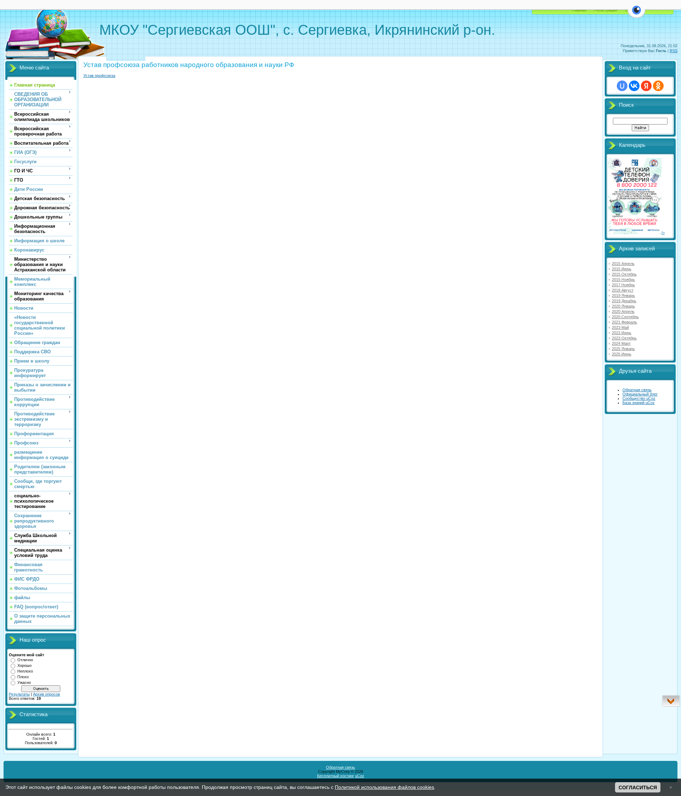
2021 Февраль (624, 322)
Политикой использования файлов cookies (384, 787)
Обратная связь (637, 390)
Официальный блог (640, 394)
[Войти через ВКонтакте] (634, 86)
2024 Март (621, 343)
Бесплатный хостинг (335, 776)
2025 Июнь (621, 354)
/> (663, 233)
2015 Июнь (621, 269)
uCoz (359, 776)
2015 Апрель (623, 263)
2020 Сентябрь (625, 317)
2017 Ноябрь (623, 285)
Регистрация (605, 10)
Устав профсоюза (99, 75)
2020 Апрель (623, 311)
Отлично (25, 660)
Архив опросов (46, 694)
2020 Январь (623, 306)
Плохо (23, 677)
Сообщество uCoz (638, 398)
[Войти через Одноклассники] (658, 86)
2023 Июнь (621, 333)
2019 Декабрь (624, 301)
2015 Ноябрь (623, 279)
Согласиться (638, 787)
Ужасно (24, 682)
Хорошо (24, 665)
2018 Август (622, 290)
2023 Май (620, 327)
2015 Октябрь (624, 274)
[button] (636, 14)
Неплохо (25, 671)
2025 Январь (623, 349)
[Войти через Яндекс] (646, 86)
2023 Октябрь (624, 338)
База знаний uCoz (638, 402)
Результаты (19, 694)
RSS (673, 51)
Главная (579, 10)
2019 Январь (623, 295)
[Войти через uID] (622, 86)
